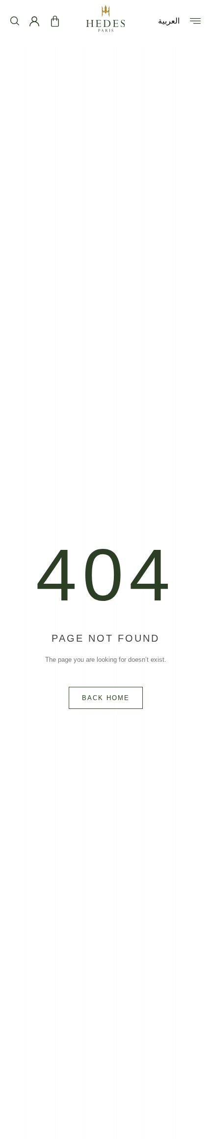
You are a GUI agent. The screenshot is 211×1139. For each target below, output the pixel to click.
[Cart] (55, 21)
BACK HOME (106, 698)
